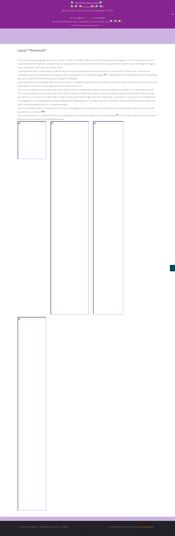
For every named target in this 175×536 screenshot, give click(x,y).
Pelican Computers (145, 526)
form (60, 115)
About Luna (88, 18)
